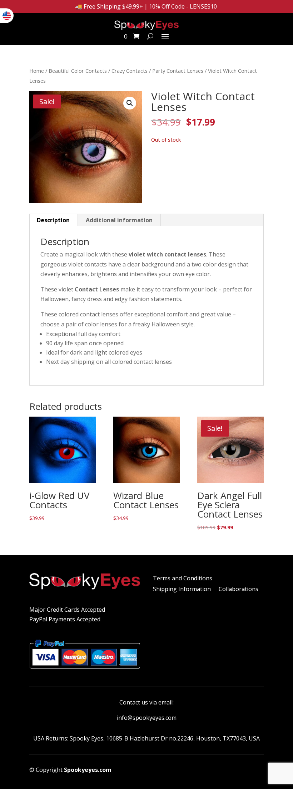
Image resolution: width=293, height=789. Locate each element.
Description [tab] (53, 220)
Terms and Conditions (182, 579)
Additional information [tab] (119, 220)
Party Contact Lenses (177, 70)
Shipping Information (182, 589)
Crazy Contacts (129, 70)
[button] (129, 103)
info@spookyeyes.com (147, 718)
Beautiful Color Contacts (78, 70)
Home (36, 70)
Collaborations (238, 589)
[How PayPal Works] (84, 671)
